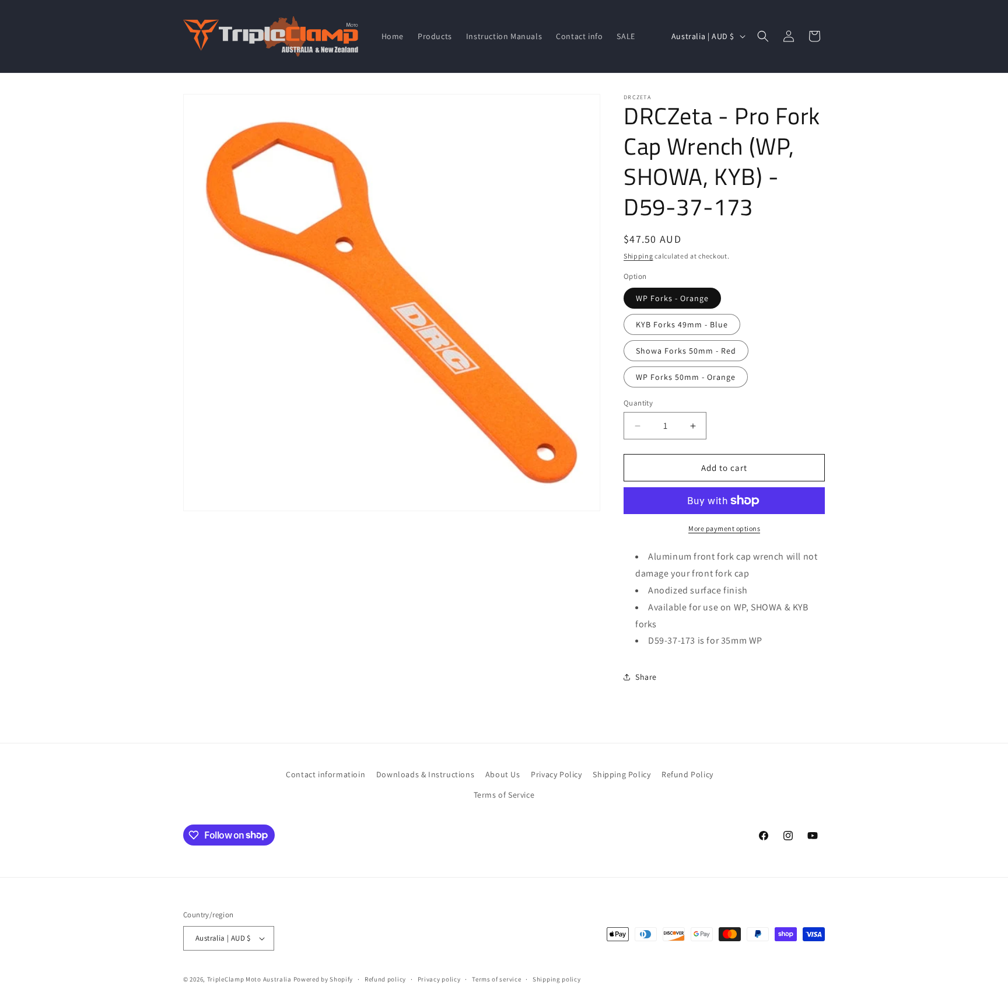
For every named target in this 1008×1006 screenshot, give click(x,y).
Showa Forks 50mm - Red (686, 350)
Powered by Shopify (323, 979)
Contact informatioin (325, 774)
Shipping (638, 256)
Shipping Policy (621, 774)
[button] (763, 36)
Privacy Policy (556, 774)
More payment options (724, 528)
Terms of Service (504, 795)
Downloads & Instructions (425, 774)
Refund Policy (687, 774)
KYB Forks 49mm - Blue (682, 324)
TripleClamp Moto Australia (249, 979)
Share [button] (646, 677)
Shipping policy (557, 979)
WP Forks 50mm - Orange (686, 377)
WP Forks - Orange (672, 298)
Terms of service (496, 979)
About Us (502, 774)
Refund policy (385, 979)
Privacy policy (439, 979)
